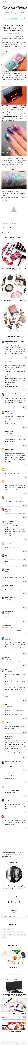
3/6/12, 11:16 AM (8, 706)
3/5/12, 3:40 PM (8, 451)
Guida (4, 934)
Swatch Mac (6, 232)
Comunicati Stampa (8, 932)
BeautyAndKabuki (10, 394)
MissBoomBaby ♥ (10, 449)
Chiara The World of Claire (12, 761)
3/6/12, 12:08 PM (8, 724)
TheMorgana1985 (10, 543)
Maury (7, 800)
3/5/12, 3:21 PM (8, 395)
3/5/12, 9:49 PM (8, 613)
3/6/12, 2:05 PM (8, 763)
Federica (7, 657)
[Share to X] (10, 227)
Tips (14, 934)
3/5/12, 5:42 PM (8, 523)
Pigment (15, 231)
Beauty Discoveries (8, 929)
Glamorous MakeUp (14, 7)
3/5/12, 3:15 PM (8, 343)
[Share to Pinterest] (13, 227)
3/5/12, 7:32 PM (8, 557)
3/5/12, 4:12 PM (8, 499)
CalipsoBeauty (9, 637)
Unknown (8, 469)
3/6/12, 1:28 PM (8, 738)
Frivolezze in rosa (10, 786)
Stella (7, 569)
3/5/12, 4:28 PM (8, 511)
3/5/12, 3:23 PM (8, 413)
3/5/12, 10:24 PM (8, 627)
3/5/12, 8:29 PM (8, 587)
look (3, 937)
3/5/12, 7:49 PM (8, 571)
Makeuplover (9, 431)
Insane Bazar (9, 585)
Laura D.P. (8, 816)
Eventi (17, 932)
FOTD (22, 932)
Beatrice (7, 411)
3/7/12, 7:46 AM (8, 802)
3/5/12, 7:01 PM (8, 544)
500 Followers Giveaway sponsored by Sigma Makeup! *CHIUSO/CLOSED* (14, 995)
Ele (6, 704)
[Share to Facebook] (8, 227)
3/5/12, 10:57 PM (8, 639)
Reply (24, 357)
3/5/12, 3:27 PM (8, 433)
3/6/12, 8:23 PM (8, 787)
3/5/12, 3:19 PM (8, 363)
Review (9, 934)
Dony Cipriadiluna (10, 481)
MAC (10, 231)
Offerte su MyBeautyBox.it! (14, 1031)
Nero (6, 669)
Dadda (7, 497)
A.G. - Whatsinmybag (11, 521)
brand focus (21, 934)
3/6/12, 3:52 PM (8, 775)
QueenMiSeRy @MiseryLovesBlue (14, 341)
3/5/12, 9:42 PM (8, 599)
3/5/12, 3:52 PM (8, 483)
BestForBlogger (23, 1043)
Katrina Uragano (10, 597)
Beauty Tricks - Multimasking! (14, 967)
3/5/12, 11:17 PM (8, 659)
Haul (6, 231)
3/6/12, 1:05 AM (8, 671)
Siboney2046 (9, 611)
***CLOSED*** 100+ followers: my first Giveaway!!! (15, 1013)
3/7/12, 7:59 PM (8, 818)
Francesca (8, 509)
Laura (7, 555)
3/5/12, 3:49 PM (8, 470)
